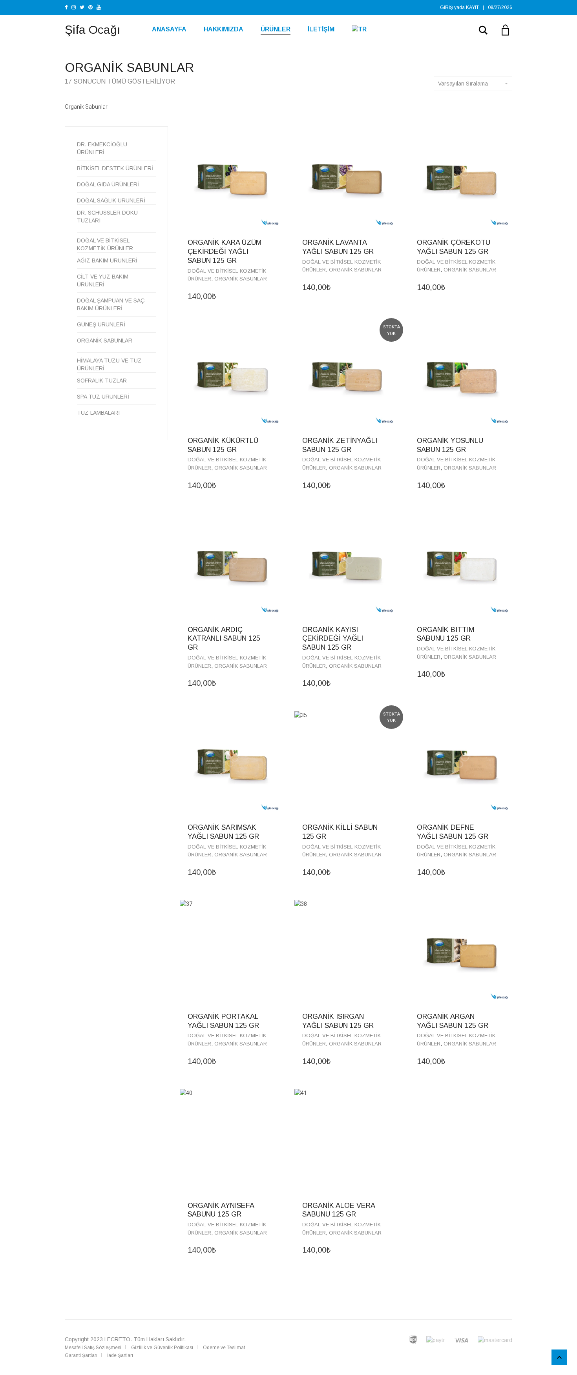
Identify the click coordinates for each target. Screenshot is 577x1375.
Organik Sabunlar (240, 279)
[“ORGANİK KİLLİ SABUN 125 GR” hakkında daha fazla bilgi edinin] (389, 827)
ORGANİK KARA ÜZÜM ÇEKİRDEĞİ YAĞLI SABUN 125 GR (224, 251)
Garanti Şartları (81, 1355)
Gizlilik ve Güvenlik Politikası (162, 1347)
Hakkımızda (223, 29)
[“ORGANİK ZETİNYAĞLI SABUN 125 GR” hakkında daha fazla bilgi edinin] (389, 440)
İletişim (321, 29)
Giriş (446, 7)
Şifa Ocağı (93, 29)
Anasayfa (169, 29)
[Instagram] (73, 7)
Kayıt (472, 7)
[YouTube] (99, 7)
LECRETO (117, 1339)
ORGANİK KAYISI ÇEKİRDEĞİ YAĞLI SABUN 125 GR (332, 639)
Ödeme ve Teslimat (224, 1347)
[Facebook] (66, 7)
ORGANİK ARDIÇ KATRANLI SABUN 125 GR (224, 639)
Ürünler (275, 29)
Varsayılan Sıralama (463, 83)
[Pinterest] (90, 7)
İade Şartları (120, 1355)
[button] (274, 242)
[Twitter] (82, 7)
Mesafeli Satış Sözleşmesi (93, 1347)
